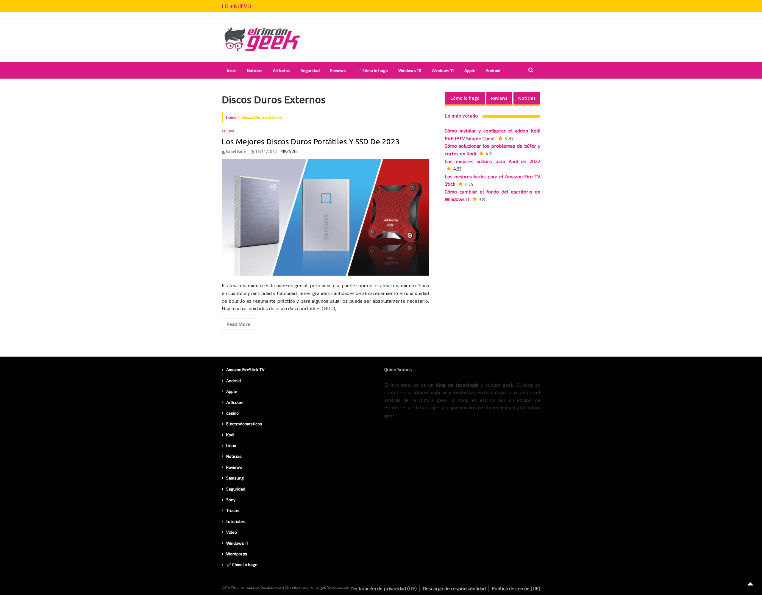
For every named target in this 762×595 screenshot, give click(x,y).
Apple (469, 70)
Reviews (338, 70)
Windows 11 (443, 70)
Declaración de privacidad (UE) (383, 588)
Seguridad (310, 70)
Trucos (232, 510)
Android (493, 70)
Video (231, 532)
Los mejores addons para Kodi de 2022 (492, 161)
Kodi (230, 434)
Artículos (281, 70)
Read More (238, 324)
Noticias (255, 70)
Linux (231, 445)
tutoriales (235, 521)
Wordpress (236, 553)
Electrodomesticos (244, 423)
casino (232, 413)
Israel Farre (236, 151)
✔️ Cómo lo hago (372, 70)
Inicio (232, 70)
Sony (230, 499)
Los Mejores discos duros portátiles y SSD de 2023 (311, 141)
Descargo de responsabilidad (454, 588)
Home (231, 117)
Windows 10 (409, 70)
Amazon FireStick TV (245, 369)
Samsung (235, 477)
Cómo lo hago (465, 98)
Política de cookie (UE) (516, 588)
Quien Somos (398, 369)
